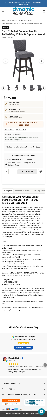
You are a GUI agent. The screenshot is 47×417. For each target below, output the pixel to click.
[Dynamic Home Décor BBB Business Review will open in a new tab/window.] (34, 402)
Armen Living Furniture (25, 20)
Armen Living (9, 130)
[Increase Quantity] (14, 171)
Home (3, 20)
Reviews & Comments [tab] (22, 191)
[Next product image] (41, 61)
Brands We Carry (12, 20)
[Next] (43, 88)
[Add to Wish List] (40, 171)
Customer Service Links (11, 384)
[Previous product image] (5, 61)
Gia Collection (21, 130)
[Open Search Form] (9, 11)
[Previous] (3, 88)
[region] (23, 88)
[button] (9, 88)
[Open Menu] (3, 11)
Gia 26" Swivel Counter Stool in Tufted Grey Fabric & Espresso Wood (22, 23)
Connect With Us (8, 389)
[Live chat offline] (41, 411)
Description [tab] (8, 191)
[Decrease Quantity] (6, 171)
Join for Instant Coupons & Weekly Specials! (19, 395)
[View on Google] (5, 359)
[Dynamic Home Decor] (23, 11)
